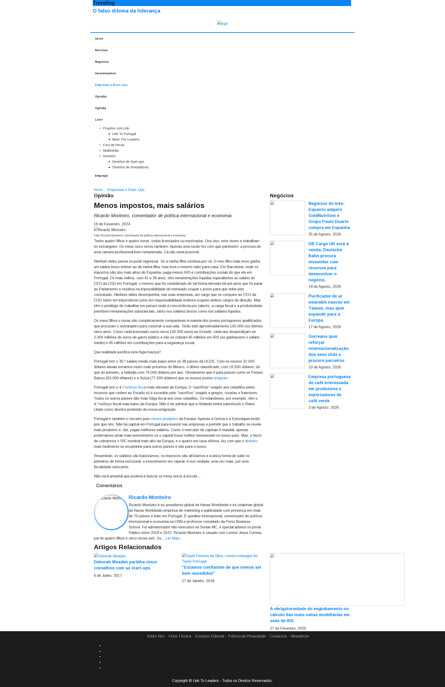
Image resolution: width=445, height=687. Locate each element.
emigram (221, 378)
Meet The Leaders (126, 139)
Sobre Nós (156, 636)
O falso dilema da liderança (126, 11)
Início (99, 38)
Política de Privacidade (247, 636)
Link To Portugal (124, 134)
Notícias (101, 50)
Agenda (100, 108)
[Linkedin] (105, 651)
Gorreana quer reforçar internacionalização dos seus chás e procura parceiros (328, 348)
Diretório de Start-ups (128, 161)
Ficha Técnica (179, 636)
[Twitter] (105, 657)
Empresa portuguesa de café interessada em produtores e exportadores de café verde (329, 388)
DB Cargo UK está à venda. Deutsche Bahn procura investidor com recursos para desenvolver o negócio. (328, 262)
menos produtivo (164, 419)
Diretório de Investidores (130, 167)
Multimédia (111, 150)
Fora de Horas (113, 145)
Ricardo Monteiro (150, 497)
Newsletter (300, 636)
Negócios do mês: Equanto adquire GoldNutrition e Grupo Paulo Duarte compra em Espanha (329, 215)
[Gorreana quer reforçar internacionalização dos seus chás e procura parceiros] (287, 350)
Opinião (101, 96)
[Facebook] (105, 645)
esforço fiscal (135, 387)
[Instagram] (105, 662)
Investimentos (105, 73)
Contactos (278, 636)
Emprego (101, 175)
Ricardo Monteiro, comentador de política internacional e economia (163, 215)
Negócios (102, 61)
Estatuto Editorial (209, 636)
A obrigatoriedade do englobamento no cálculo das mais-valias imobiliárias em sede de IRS (310, 614)
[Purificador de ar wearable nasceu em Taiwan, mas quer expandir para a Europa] (287, 310)
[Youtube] (105, 668)
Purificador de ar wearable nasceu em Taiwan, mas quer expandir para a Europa (329, 308)
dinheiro (251, 441)
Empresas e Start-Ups (111, 85)
